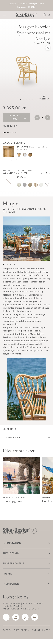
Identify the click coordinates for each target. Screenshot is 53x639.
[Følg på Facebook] (6, 617)
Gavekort (12, 3)
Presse (41, 3)
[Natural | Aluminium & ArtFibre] (19, 155)
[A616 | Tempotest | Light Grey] (25, 185)
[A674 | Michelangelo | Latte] (30, 185)
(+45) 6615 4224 (12, 606)
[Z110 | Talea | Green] (19, 185)
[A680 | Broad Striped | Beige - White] (36, 185)
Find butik (22, 3)
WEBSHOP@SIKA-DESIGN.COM (21, 608)
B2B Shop (32, 7)
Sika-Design (42, 43)
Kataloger (33, 3)
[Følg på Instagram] (15, 617)
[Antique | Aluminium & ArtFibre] (30, 155)
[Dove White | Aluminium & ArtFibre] (25, 155)
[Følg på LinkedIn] (34, 617)
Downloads (21, 7)
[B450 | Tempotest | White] (41, 185)
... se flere (45, 173)
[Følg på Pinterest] (25, 617)
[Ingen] (47, 185)
